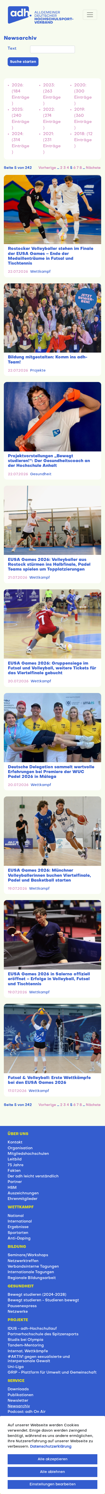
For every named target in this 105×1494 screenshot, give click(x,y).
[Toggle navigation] (90, 15)
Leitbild (15, 1159)
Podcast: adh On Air (27, 1412)
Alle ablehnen (52, 1472)
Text (12, 49)
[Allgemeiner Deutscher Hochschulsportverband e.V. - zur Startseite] (40, 14)
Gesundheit (40, 474)
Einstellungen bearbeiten (53, 1484)
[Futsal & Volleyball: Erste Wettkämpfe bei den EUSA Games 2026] (52, 1038)
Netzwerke (18, 1312)
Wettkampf (40, 272)
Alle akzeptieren (53, 1459)
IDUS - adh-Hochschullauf (32, 1329)
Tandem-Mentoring (26, 1345)
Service (16, 1381)
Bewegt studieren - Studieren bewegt (43, 1300)
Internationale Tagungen (31, 1272)
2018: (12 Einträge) (83, 140)
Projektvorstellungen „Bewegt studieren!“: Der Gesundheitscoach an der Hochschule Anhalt (49, 461)
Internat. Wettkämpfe (28, 1351)
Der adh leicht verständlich (33, 1176)
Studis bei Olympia (25, 1340)
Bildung (17, 1247)
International (20, 1221)
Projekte (38, 370)
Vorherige (47, 168)
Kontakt (15, 1142)
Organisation (20, 1148)
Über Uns (18, 1134)
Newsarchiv (19, 1406)
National (16, 1216)
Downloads (18, 1389)
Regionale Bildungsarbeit (32, 1278)
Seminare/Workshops (28, 1255)
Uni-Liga (16, 1367)
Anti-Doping (19, 1238)
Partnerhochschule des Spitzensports (43, 1334)
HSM (12, 1188)
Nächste (93, 168)
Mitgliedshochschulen (28, 1154)
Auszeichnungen (23, 1193)
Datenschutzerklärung (50, 1446)
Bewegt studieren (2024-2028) (37, 1295)
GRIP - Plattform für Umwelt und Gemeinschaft (52, 1372)
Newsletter (18, 1400)
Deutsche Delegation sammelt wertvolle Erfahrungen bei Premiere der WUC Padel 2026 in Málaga (51, 772)
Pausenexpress (22, 1306)
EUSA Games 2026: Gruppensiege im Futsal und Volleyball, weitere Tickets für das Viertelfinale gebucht (52, 668)
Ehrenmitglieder (22, 1199)
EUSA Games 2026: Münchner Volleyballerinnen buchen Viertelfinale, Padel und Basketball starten (49, 875)
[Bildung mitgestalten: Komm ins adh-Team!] (52, 318)
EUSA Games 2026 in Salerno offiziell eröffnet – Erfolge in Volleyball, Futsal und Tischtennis (49, 979)
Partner (15, 1182)
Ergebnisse (18, 1227)
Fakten (14, 1171)
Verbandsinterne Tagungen (33, 1266)
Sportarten (18, 1233)
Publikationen (20, 1395)
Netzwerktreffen (23, 1261)
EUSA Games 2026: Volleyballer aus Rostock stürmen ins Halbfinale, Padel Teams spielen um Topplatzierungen (49, 565)
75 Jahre (15, 1165)
